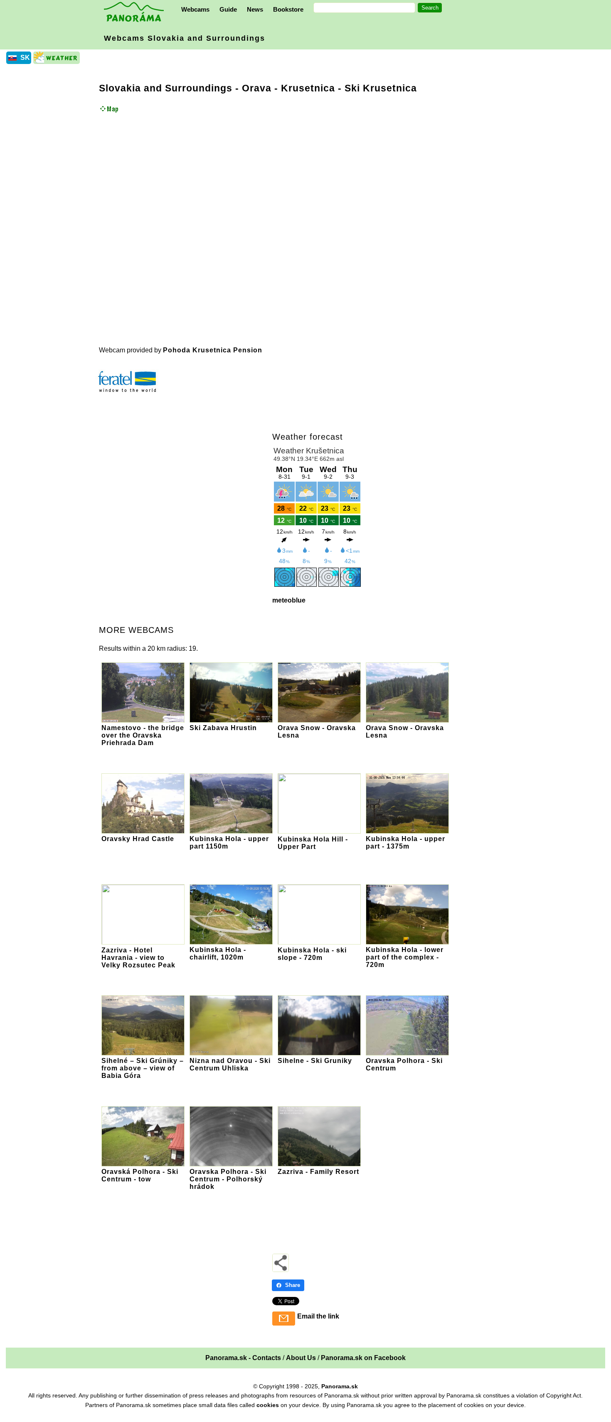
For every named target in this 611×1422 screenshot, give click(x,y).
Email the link (318, 1316)
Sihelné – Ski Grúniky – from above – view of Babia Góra (142, 1068)
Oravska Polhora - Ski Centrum (404, 1064)
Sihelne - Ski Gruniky (315, 1060)
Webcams (195, 9)
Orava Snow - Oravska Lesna (317, 731)
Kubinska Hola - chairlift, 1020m (218, 953)
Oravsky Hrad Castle (137, 838)
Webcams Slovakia (184, 38)
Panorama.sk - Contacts (243, 1357)
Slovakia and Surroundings (165, 88)
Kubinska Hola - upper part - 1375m (405, 842)
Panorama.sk (339, 1386)
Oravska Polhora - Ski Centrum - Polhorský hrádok (228, 1179)
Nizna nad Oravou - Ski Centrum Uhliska (230, 1064)
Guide (228, 9)
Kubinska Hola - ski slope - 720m (312, 954)
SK (25, 57)
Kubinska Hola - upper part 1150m (229, 842)
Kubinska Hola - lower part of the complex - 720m (404, 957)
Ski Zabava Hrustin (223, 727)
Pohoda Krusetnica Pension (212, 350)
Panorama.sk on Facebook (363, 1357)
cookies (267, 1405)
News (255, 9)
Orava (256, 88)
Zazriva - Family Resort (318, 1171)
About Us (301, 1357)
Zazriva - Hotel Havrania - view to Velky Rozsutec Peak (138, 958)
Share (292, 1285)
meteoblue (289, 600)
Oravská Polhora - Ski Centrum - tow (139, 1175)
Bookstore (288, 9)
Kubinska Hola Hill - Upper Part (313, 843)
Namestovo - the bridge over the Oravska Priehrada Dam (142, 735)
